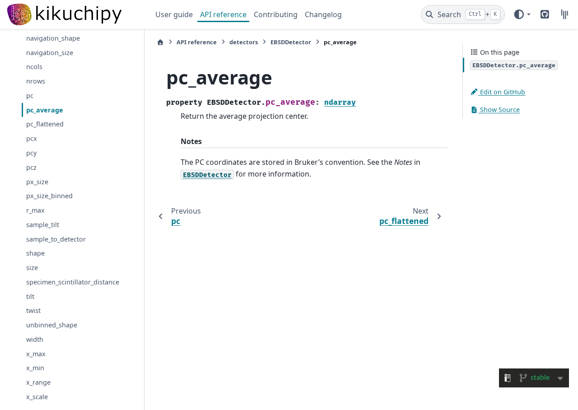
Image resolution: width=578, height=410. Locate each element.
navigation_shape (53, 38)
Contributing (276, 14)
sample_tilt (42, 224)
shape (35, 253)
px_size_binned (49, 195)
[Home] (160, 42)
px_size (37, 181)
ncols (34, 66)
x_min (35, 367)
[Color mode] (522, 14)
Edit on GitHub (501, 92)
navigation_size (49, 52)
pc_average (44, 110)
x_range (38, 382)
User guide (174, 14)
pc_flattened (45, 124)
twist (33, 310)
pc (29, 95)
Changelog (323, 14)
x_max (36, 353)
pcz (31, 167)
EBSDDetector (290, 42)
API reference (223, 14)
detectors (243, 42)
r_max (35, 210)
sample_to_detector (56, 239)
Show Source (499, 109)
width (34, 339)
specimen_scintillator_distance (72, 282)
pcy (31, 153)
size (32, 267)
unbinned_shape (51, 325)
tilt (30, 296)
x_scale (37, 396)
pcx (31, 138)
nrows (35, 81)
